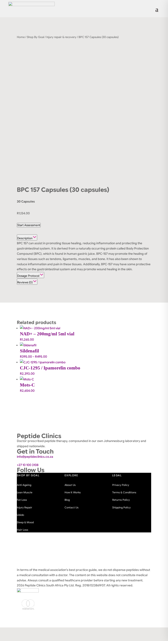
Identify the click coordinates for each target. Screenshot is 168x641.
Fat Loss (22, 499)
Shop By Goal (35, 37)
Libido (20, 514)
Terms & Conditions (124, 492)
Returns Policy (121, 499)
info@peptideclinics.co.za (35, 457)
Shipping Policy (121, 507)
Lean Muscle (24, 492)
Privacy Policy (120, 485)
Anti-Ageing (24, 485)
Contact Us (72, 507)
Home (21, 37)
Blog (67, 499)
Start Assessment (28, 225)
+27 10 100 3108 (27, 465)
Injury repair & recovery (61, 37)
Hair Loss (22, 529)
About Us (70, 485)
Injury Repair (24, 507)
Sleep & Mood (25, 522)
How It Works (73, 492)
